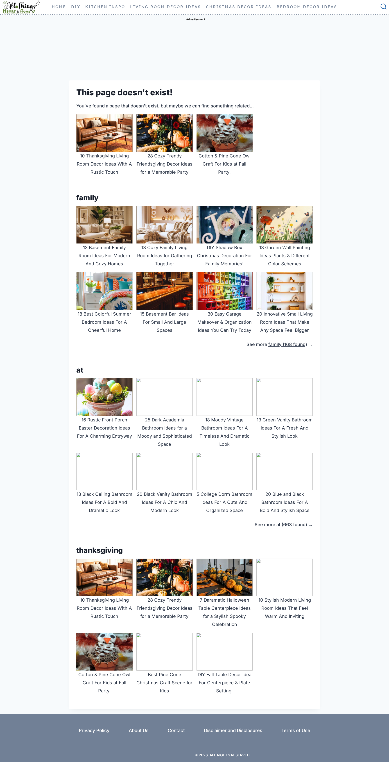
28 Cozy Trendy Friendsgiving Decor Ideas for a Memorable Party (164, 164)
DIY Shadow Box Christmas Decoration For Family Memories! (224, 255)
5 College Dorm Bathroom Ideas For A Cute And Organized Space (224, 502)
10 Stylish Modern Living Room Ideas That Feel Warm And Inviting (284, 608)
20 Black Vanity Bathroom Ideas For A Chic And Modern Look (164, 502)
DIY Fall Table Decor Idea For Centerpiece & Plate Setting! (224, 683)
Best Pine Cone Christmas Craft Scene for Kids (164, 683)
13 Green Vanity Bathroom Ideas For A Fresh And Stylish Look (285, 428)
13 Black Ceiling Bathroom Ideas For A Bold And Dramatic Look (104, 502)
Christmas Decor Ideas (238, 6)
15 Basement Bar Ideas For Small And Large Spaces (164, 322)
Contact (176, 730)
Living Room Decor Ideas (165, 6)
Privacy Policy (94, 730)
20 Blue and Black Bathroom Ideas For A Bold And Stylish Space (285, 502)
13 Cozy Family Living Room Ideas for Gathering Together (164, 255)
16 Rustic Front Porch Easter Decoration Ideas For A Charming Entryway (104, 428)
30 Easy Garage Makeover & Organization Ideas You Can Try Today (224, 322)
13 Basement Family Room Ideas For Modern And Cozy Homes (104, 255)
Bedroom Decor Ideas (307, 6)
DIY (75, 6)
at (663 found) (291, 524)
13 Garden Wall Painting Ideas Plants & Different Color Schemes (284, 255)
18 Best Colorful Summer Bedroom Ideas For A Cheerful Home (104, 322)
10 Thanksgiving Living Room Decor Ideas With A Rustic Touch (104, 164)
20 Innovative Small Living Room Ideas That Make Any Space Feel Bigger (285, 322)
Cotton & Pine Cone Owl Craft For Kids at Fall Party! (225, 164)
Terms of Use (295, 730)
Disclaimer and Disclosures (233, 730)
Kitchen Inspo (105, 6)
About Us (139, 730)
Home (59, 6)
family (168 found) (287, 344)
